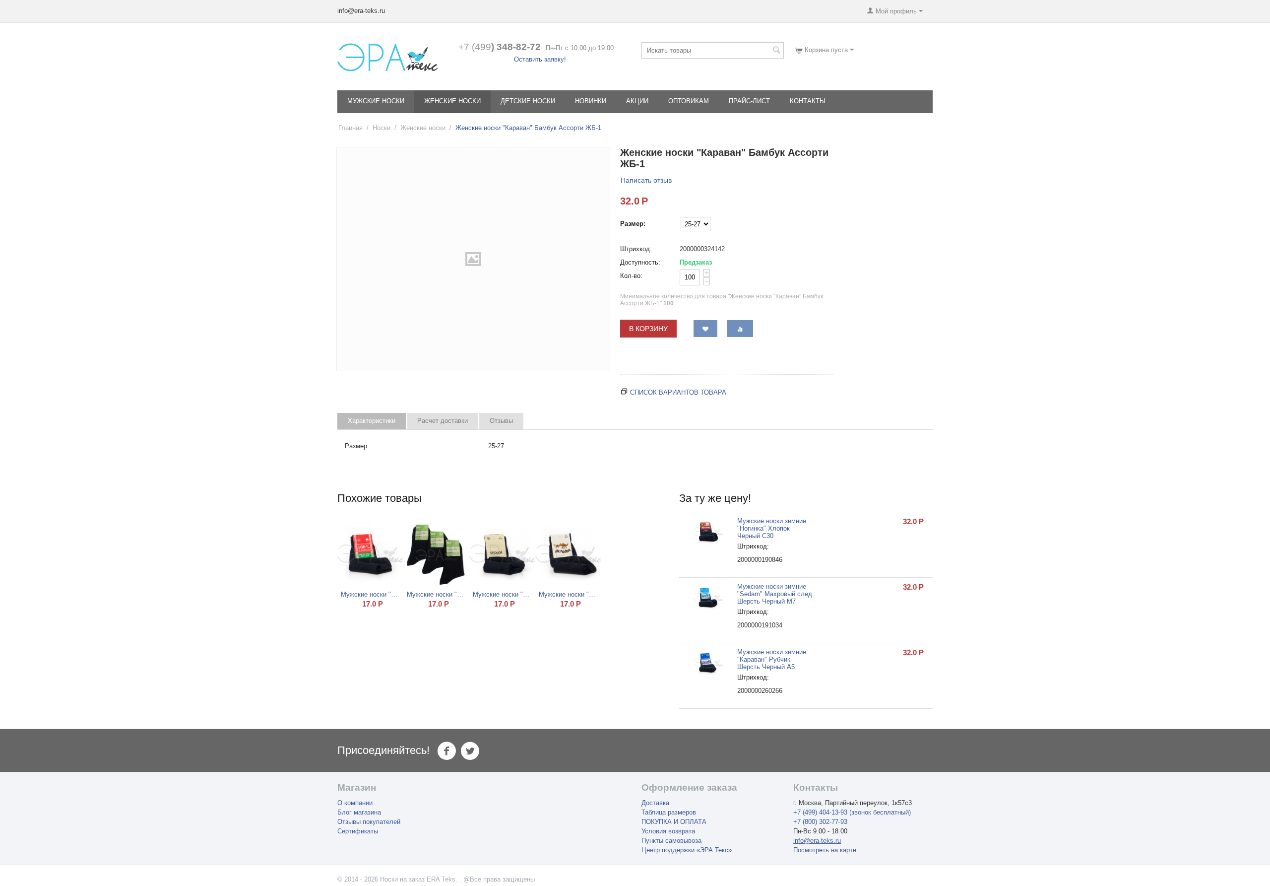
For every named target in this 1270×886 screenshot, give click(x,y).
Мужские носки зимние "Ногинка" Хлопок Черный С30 (771, 528)
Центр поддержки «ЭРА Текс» (686, 850)
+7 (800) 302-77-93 (820, 821)
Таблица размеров (668, 812)
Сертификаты (357, 831)
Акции (637, 101)
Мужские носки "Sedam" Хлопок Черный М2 (502, 594)
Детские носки (528, 101)
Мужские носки (375, 101)
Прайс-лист (749, 101)
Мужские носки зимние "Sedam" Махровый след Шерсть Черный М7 (774, 594)
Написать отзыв (646, 180)
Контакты (808, 101)
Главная (350, 128)
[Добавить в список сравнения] (740, 328)
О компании (355, 803)
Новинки (590, 101)
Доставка (655, 803)
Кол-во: (631, 275)
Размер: (632, 223)
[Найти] (776, 51)
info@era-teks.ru (817, 840)
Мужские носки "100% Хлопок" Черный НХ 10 (370, 594)
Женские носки (452, 101)
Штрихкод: (636, 249)
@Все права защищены (499, 879)
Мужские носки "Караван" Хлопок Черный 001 (568, 594)
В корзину (648, 329)
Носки (381, 128)
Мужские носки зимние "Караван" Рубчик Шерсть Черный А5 (771, 659)
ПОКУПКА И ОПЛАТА (673, 821)
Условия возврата (668, 831)
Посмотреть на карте (824, 850)
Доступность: (640, 262)
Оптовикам (688, 101)
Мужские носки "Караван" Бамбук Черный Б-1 (436, 594)
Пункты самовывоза (671, 840)
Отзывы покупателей (368, 821)
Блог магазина (359, 812)
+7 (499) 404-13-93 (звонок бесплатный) (852, 812)
